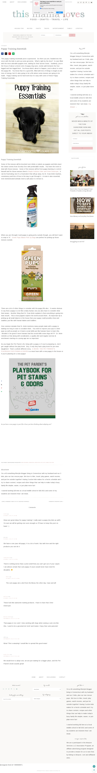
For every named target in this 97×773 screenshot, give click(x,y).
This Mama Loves (48, 15)
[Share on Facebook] (2, 53)
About (41, 677)
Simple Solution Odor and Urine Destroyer (43, 171)
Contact (62, 677)
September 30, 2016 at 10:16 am (11, 638)
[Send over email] (13, 53)
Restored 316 (57, 770)
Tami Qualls (7, 557)
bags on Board (24, 462)
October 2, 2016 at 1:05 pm (10, 515)
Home (34, 677)
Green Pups (37, 462)
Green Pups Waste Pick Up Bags (24, 237)
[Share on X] (6, 53)
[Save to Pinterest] (9, 53)
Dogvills (6, 596)
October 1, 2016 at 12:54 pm (11, 559)
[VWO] (40, 12)
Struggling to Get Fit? (77, 242)
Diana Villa (7, 654)
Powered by (36, 12)
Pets (44, 462)
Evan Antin (31, 462)
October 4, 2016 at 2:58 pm (12, 578)
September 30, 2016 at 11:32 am (11, 618)
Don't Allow (51, 12)
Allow (59, 12)
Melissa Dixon (7, 616)
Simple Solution (50, 462)
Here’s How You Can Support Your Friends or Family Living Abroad (81, 190)
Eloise (5, 513)
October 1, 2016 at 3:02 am (10, 598)
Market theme (49, 770)
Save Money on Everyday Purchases (82, 216)
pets (42, 462)
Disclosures (51, 677)
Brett (7, 576)
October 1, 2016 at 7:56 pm (10, 538)
